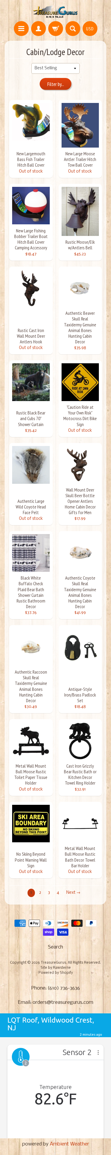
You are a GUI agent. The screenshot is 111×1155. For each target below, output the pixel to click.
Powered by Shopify (55, 973)
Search (55, 947)
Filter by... (55, 84)
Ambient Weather (69, 1144)
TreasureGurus (53, 963)
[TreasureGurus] (55, 11)
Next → (73, 892)
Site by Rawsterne (56, 968)
